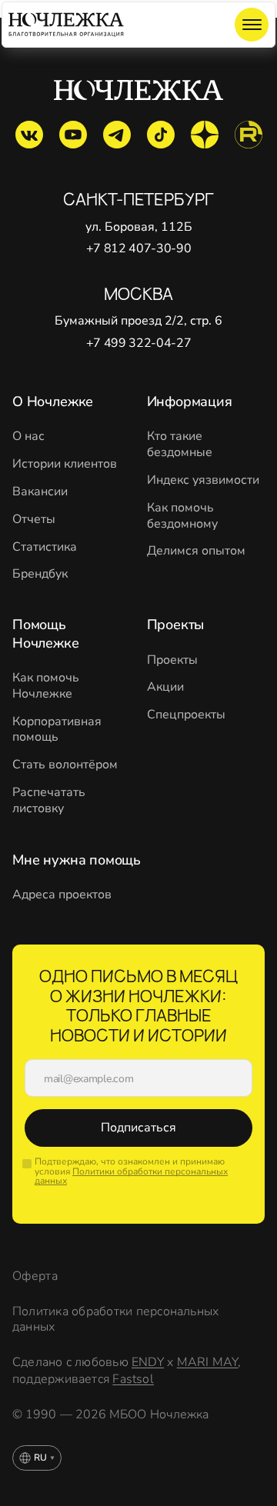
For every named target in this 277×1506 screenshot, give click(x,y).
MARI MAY (208, 1362)
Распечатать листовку (48, 801)
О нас (28, 436)
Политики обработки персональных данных (131, 1176)
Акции (165, 687)
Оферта (35, 1276)
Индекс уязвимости (203, 480)
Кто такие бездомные (179, 444)
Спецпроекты (186, 715)
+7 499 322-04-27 (139, 343)
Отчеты (33, 519)
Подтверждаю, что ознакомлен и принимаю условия (131, 1171)
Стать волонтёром (65, 765)
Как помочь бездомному (182, 516)
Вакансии (40, 492)
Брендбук (40, 574)
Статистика (44, 547)
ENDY (148, 1362)
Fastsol (133, 1379)
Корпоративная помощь (57, 730)
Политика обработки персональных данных (115, 1320)
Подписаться (138, 1127)
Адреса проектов (62, 895)
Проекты (172, 660)
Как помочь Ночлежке (45, 686)
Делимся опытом (196, 551)
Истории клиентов (64, 464)
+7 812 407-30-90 (139, 249)
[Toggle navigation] (252, 25)
